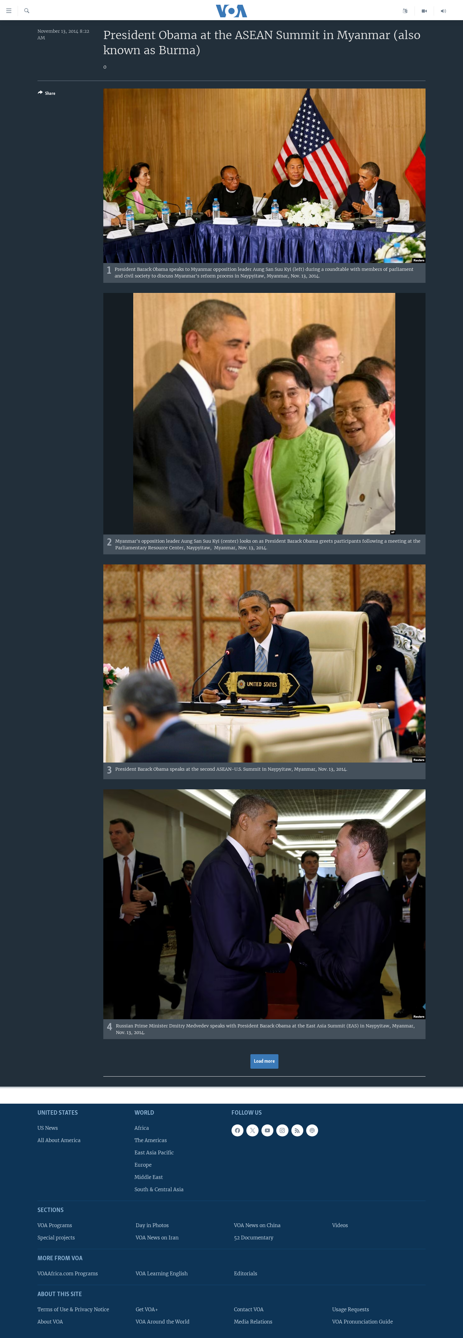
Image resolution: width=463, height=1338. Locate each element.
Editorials (245, 1274)
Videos (340, 1226)
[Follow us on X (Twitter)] (252, 1130)
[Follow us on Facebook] (237, 1130)
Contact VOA (249, 1309)
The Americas (150, 1140)
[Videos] (424, 11)
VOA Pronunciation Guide (362, 1322)
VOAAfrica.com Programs (67, 1274)
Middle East (148, 1178)
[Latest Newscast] (443, 11)
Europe (142, 1165)
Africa (141, 1128)
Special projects (56, 1238)
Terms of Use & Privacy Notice (73, 1309)
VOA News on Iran (157, 1238)
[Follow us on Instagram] (282, 1130)
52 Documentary (253, 1238)
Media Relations (253, 1322)
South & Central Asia (159, 1190)
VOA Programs (54, 1226)
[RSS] (297, 1130)
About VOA (50, 1322)
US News (47, 1128)
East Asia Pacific (154, 1153)
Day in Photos (152, 1226)
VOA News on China (257, 1226)
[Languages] (405, 11)
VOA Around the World (163, 1322)
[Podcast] (312, 1130)
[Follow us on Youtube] (267, 1130)
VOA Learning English (162, 1274)
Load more (264, 1061)
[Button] (46, 94)
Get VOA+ (147, 1309)
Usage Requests (350, 1309)
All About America (59, 1140)
